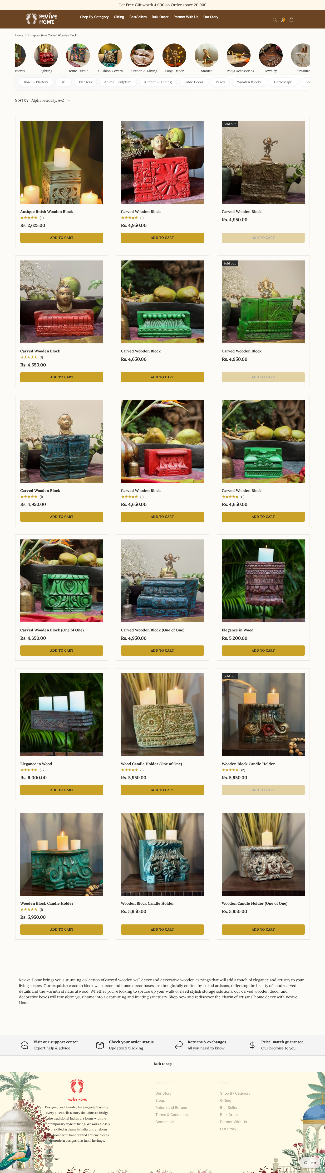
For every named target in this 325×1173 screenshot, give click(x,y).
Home (19, 35)
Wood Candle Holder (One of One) (151, 763)
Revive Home (50, 1159)
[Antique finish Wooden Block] (61, 162)
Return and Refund (171, 1107)
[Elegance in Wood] (263, 580)
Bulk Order (229, 1114)
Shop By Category (235, 1093)
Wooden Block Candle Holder (248, 763)
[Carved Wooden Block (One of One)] (61, 580)
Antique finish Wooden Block (46, 211)
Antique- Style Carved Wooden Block (52, 35)
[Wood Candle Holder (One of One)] (162, 714)
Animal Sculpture (118, 82)
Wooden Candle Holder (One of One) (254, 903)
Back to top (163, 1064)
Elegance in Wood (238, 630)
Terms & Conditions (172, 1114)
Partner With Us (233, 1122)
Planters (85, 82)
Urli (63, 82)
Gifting (225, 1100)
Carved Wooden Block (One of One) (52, 630)
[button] (291, 19)
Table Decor (193, 82)
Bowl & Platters (36, 82)
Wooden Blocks (249, 82)
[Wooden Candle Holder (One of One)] (263, 854)
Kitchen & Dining (158, 82)
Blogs (160, 1100)
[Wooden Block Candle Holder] (263, 714)
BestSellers (230, 1107)
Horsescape (283, 82)
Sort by (22, 100)
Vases (220, 82)
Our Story (163, 1093)
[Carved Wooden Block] (162, 162)
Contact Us (164, 1122)
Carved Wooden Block (141, 211)
